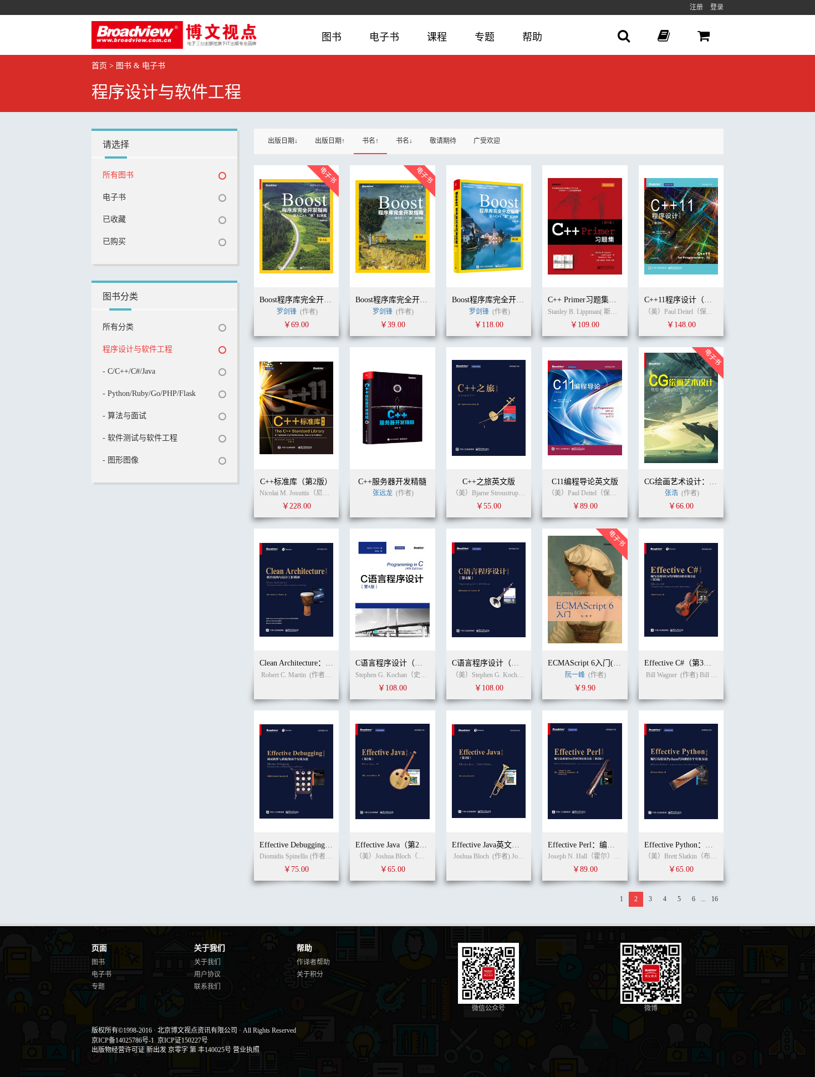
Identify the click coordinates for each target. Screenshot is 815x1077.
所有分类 (118, 327)
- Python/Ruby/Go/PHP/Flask (149, 393)
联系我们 (207, 986)
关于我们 (207, 962)
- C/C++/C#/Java (129, 371)
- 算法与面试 (124, 416)
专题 (485, 37)
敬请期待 (443, 141)
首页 (99, 66)
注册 (696, 7)
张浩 (671, 493)
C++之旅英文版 (488, 481)
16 (714, 899)
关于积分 (310, 974)
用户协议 (207, 974)
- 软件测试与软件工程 (140, 438)
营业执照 (246, 1050)
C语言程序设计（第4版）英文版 (507, 663)
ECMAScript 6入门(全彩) (589, 663)
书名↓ (404, 141)
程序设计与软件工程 (137, 349)
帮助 (532, 37)
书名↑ (370, 141)
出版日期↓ (283, 141)
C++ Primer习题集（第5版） (596, 300)
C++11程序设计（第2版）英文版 (699, 300)
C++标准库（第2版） (296, 481)
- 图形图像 (121, 460)
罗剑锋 (287, 312)
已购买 (114, 241)
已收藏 (114, 219)
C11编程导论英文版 (585, 481)
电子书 (384, 37)
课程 (437, 37)
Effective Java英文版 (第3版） (502, 845)
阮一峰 (575, 675)
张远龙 (383, 493)
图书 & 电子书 (140, 66)
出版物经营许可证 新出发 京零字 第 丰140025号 (161, 1050)
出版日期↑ (330, 141)
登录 (717, 7)
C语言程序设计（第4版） (398, 663)
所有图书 (118, 175)
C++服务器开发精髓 (392, 481)
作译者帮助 (313, 962)
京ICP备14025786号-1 (122, 1040)
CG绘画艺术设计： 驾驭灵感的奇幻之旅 (712, 481)
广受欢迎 (486, 141)
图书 (332, 37)
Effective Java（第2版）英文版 (406, 845)
